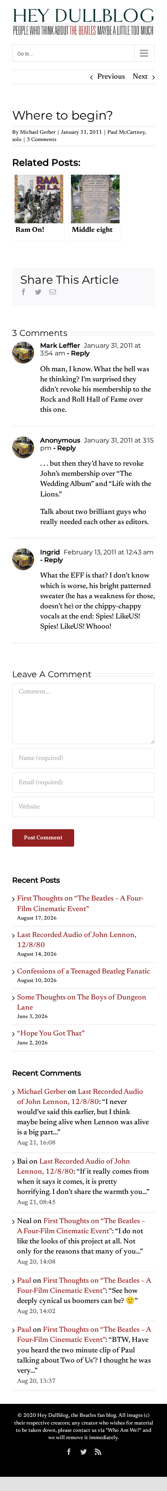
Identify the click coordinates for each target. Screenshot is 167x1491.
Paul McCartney (126, 132)
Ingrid (50, 552)
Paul (24, 1281)
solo (16, 139)
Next (140, 77)
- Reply (77, 353)
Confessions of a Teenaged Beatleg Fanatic (83, 971)
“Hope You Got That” (51, 1033)
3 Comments (41, 139)
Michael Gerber (38, 132)
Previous (111, 77)
